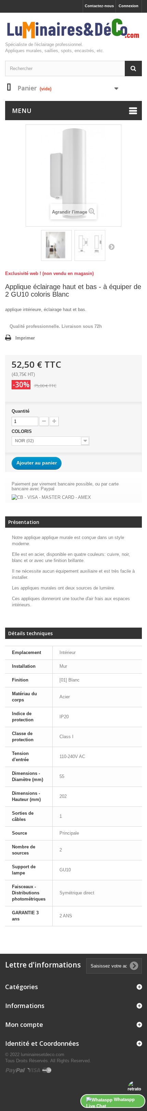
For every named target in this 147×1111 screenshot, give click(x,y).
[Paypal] (16, 1070)
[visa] (34, 1070)
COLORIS (22, 431)
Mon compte (24, 1024)
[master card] (46, 1070)
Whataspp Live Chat (110, 1102)
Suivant (111, 246)
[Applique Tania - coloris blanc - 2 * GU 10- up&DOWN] (56, 245)
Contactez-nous (99, 6)
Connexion (128, 6)
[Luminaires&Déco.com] (73, 29)
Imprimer (25, 338)
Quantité (20, 411)
